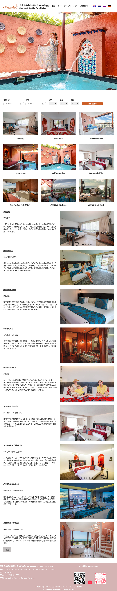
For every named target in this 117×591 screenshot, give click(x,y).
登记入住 (6, 100)
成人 (50, 100)
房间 (72, 100)
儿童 (61, 100)
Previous (1, 50)
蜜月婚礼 (67, 6)
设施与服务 (83, 6)
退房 (27, 100)
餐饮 (59, 6)
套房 (54, 6)
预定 (7, 550)
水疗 (75, 6)
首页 (48, 6)
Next (115, 50)
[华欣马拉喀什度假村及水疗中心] (10, 7)
